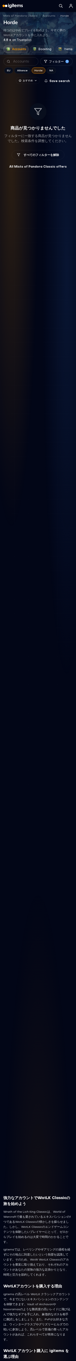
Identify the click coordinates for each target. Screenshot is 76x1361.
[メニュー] (71, 6)
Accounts (49, 15)
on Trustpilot (17, 40)
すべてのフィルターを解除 (41, 155)
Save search (59, 81)
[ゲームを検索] (61, 6)
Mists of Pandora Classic (20, 15)
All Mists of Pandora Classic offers (38, 166)
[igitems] (12, 6)
